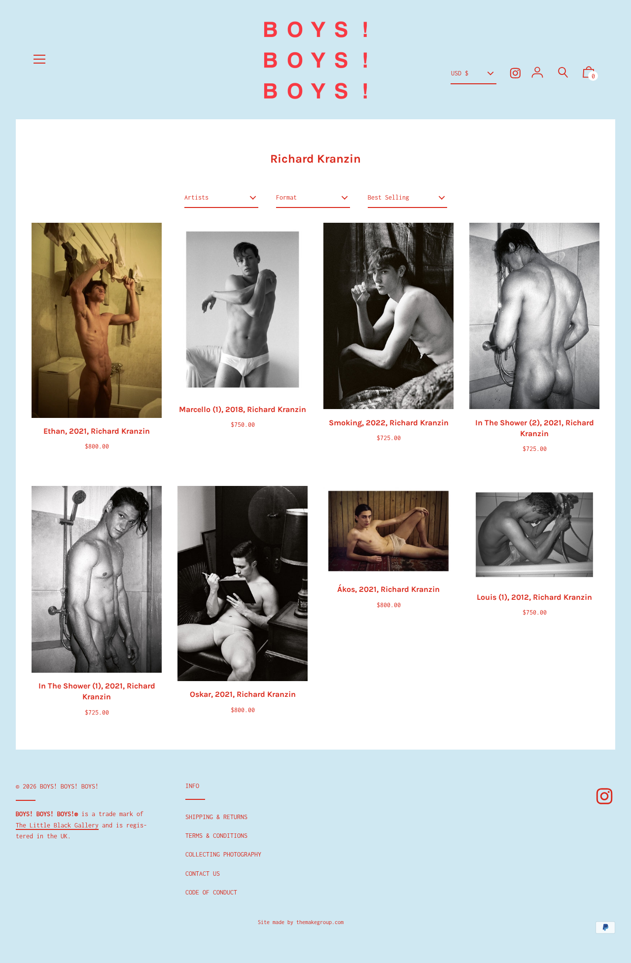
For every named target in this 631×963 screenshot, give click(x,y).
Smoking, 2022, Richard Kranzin (389, 422)
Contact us (202, 873)
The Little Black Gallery (57, 825)
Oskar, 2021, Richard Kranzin (243, 694)
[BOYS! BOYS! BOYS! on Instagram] (515, 73)
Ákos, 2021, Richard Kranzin (388, 589)
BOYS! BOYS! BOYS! (69, 786)
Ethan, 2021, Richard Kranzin (96, 431)
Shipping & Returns (216, 817)
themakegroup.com (320, 922)
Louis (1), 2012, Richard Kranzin (534, 597)
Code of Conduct (211, 892)
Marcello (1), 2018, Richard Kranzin (242, 409)
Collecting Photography (223, 854)
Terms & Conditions (216, 835)
